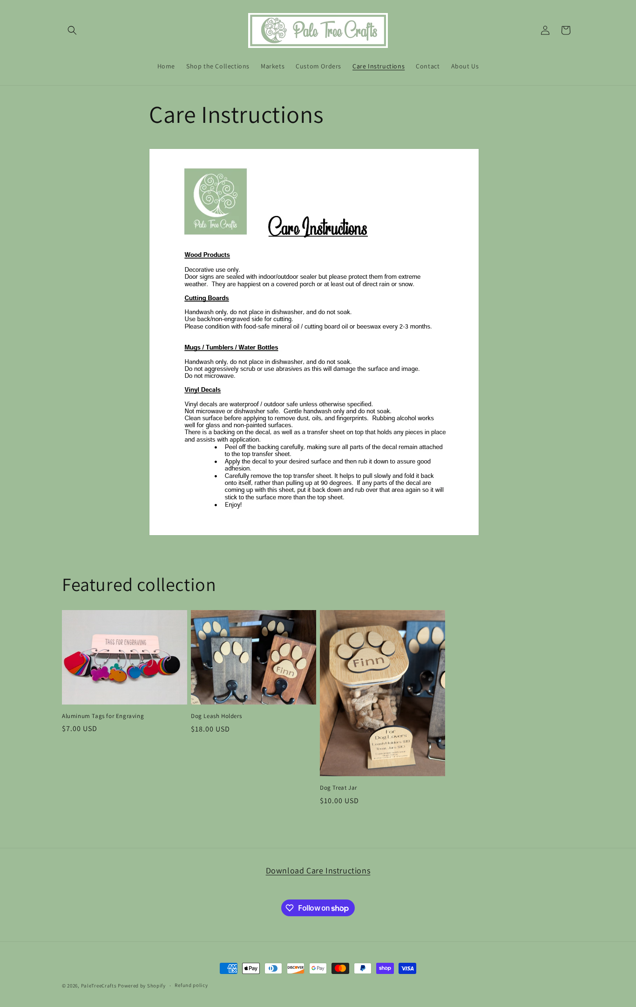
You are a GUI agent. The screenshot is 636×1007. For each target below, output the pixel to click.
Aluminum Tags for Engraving (103, 716)
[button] (72, 30)
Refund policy (191, 985)
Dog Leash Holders (216, 716)
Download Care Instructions (318, 870)
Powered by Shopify (142, 985)
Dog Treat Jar (338, 788)
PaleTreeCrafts (99, 985)
